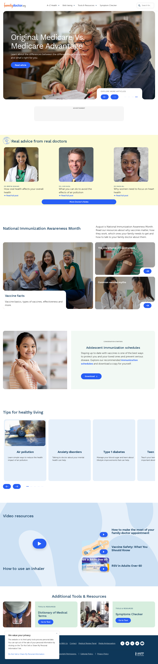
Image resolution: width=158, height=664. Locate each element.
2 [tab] (129, 97)
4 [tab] (136, 97)
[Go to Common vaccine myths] (147, 305)
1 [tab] (125, 97)
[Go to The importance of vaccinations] (147, 271)
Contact (73, 643)
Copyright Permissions (67, 654)
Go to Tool (45, 622)
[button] (39, 543)
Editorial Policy (87, 654)
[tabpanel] (79, 55)
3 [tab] (132, 97)
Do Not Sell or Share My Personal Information (26, 654)
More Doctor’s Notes (79, 202)
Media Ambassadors (107, 643)
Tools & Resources (86, 5)
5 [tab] (42, 486)
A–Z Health (52, 5)
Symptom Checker (108, 5)
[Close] (56, 633)
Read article (20, 60)
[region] (32, 645)
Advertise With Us (60, 643)
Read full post (12, 196)
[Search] (139, 6)
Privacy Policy (103, 654)
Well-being (67, 5)
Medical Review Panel (88, 643)
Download (90, 376)
